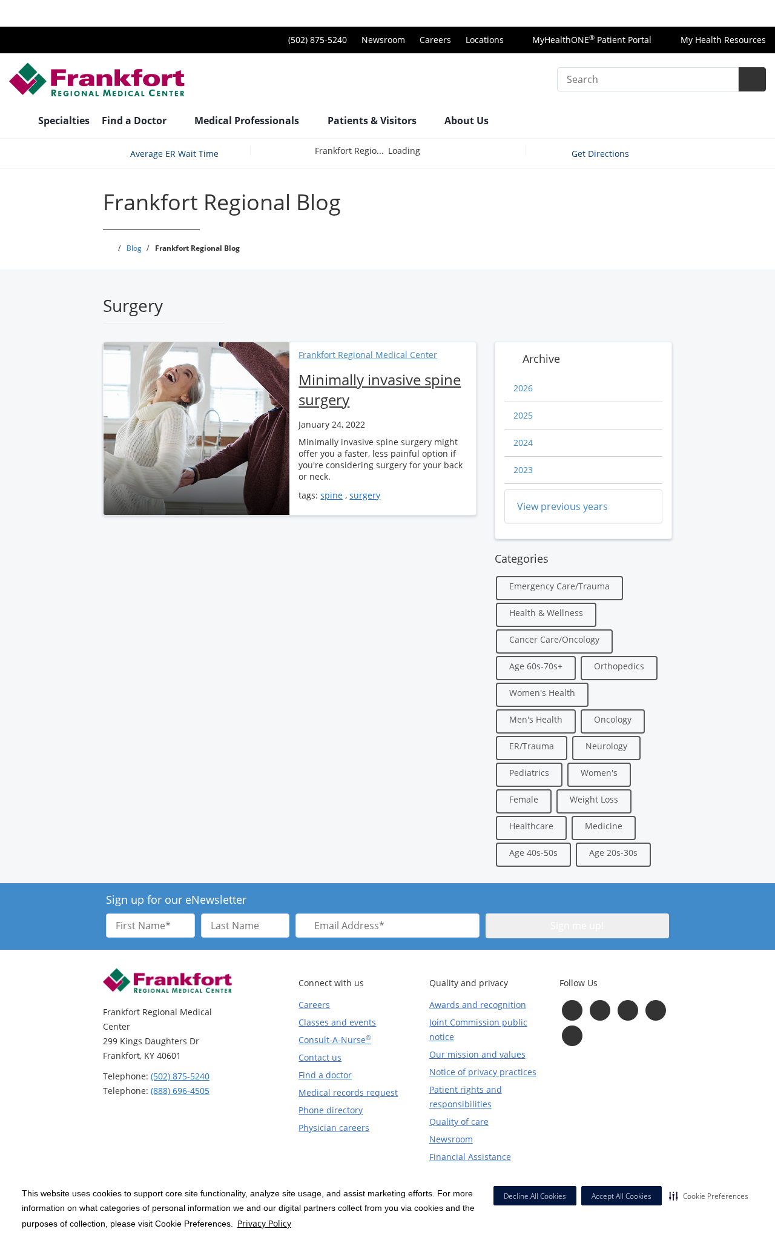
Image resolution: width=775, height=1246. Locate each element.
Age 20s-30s (613, 852)
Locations (485, 39)
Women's (599, 772)
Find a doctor (325, 1075)
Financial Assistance (470, 1156)
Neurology (606, 746)
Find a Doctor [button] (135, 120)
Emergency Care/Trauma (559, 586)
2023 (523, 470)
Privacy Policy (264, 1223)
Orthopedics (619, 666)
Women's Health (542, 692)
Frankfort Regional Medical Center (367, 354)
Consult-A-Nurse (334, 1039)
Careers (435, 39)
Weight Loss (594, 799)
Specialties (64, 120)
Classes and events (337, 1022)
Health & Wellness (546, 612)
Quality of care (459, 1121)
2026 (523, 388)
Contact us (319, 1057)
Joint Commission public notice (478, 1029)
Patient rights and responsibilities (465, 1097)
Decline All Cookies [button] (535, 1196)
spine (331, 495)
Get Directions (602, 153)
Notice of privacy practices (482, 1072)
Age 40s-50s (533, 852)
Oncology (613, 719)
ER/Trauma (531, 746)
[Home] (17, 121)
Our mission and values (477, 1054)
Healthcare (531, 826)
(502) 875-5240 (180, 1076)
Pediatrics (529, 772)
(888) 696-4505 (180, 1090)
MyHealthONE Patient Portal (590, 39)
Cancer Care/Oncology (554, 639)
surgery (364, 495)
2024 (523, 442)
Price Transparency (727, 13)
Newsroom (383, 39)
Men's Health (535, 719)
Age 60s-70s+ (535, 666)
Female (523, 799)
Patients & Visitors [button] (373, 120)
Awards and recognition (477, 1004)
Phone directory (330, 1110)
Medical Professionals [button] (248, 120)
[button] (709, 1195)
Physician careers (333, 1127)
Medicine (603, 826)
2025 (523, 415)
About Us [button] (467, 120)
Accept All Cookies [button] (621, 1196)
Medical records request (348, 1092)
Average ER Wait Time (174, 153)
